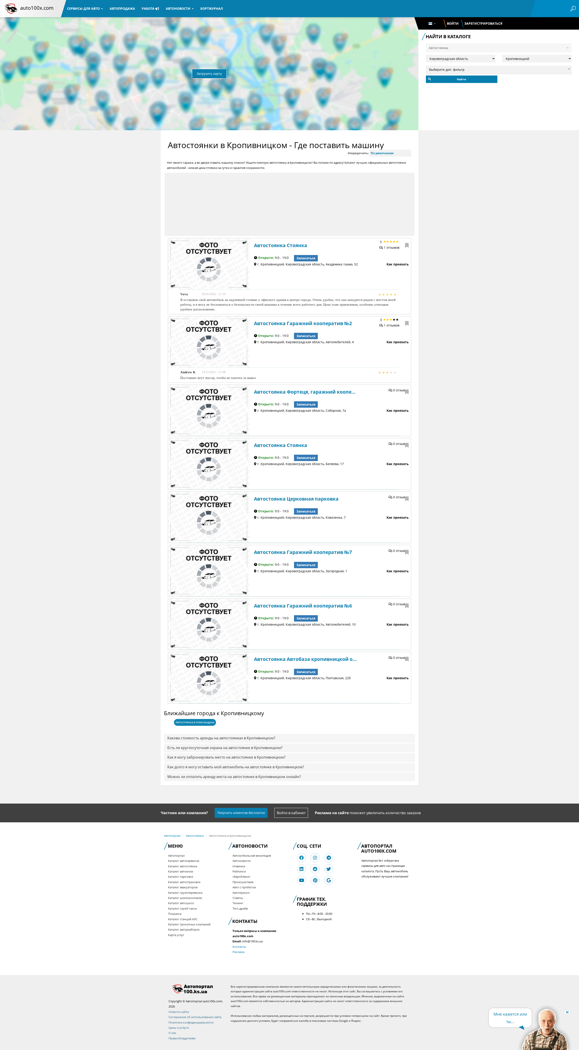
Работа (148, 8)
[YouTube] (301, 880)
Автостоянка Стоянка (280, 245)
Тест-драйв (240, 908)
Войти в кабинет (291, 812)
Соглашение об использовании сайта (194, 1017)
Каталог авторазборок (184, 929)
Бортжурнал (211, 8)
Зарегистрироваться (483, 23)
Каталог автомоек (180, 871)
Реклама (238, 952)
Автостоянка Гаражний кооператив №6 (303, 606)
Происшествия (243, 882)
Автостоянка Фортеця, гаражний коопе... (305, 392)
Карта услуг (176, 935)
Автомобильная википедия (252, 856)
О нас (172, 1033)
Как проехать (398, 264)
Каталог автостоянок (182, 866)
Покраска (174, 914)
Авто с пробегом (244, 887)
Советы (238, 898)
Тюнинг (238, 903)
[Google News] (329, 880)
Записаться (306, 258)
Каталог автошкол (181, 903)
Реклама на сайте (332, 812)
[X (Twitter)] (328, 869)
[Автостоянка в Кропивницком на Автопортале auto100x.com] (196, 988)
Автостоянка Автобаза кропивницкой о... (305, 659)
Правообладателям (182, 1038)
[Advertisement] (289, 204)
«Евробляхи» (241, 877)
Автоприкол (241, 893)
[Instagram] (315, 858)
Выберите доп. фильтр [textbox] (447, 69)
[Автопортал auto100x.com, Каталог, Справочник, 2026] (11, 8)
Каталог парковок (180, 877)
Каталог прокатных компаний (189, 924)
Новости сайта (178, 1012)
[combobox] (499, 69)
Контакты (239, 947)
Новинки (239, 866)
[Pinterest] (315, 880)
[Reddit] (315, 869)
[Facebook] (301, 858)
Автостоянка (195, 836)
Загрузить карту (209, 73)
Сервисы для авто (84, 8)
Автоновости (178, 8)
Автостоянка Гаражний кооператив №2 (303, 323)
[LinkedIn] (301, 869)
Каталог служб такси (182, 908)
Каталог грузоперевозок (185, 893)
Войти (453, 23)
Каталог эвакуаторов (182, 887)
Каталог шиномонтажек (185, 898)
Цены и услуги (178, 1028)
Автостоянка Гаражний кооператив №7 (303, 552)
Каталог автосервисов (183, 861)
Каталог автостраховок (184, 882)
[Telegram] (329, 858)
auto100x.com (36, 7)
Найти (461, 79)
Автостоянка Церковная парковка (296, 499)
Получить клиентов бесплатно (241, 813)
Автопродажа (122, 8)
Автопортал (172, 836)
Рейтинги (239, 871)
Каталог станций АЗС (182, 919)
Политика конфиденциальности (191, 1022)
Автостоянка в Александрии (195, 722)
